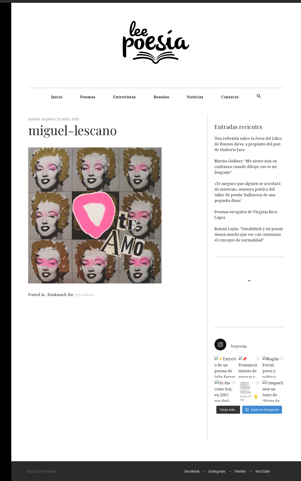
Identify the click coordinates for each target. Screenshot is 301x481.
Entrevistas (124, 97)
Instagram (217, 471)
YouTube (262, 471)
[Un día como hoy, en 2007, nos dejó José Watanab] (225, 391)
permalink (83, 294)
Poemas (87, 97)
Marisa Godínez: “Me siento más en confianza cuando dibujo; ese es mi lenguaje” (245, 166)
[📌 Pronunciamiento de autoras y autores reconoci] (249, 367)
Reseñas (161, 97)
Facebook (192, 471)
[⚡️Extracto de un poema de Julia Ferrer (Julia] (225, 367)
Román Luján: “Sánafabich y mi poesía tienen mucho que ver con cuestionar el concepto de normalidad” (248, 234)
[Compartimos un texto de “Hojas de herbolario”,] (273, 391)
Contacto (230, 97)
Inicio (56, 97)
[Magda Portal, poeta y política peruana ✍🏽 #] (273, 367)
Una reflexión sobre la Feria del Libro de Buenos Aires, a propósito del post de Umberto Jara (248, 144)
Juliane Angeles (41, 119)
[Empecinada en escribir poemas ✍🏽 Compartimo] (249, 391)
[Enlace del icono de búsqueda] (259, 96)
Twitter (240, 471)
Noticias (195, 97)
